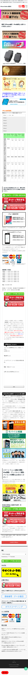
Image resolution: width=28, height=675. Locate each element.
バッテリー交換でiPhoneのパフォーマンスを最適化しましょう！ (13, 633)
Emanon (16, 666)
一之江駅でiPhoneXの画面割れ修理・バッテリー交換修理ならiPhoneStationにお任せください (13, 650)
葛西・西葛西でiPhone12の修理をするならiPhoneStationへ (12, 637)
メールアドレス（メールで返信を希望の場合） (14, 361)
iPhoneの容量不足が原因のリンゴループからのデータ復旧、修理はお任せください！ (13, 646)
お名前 (7, 351)
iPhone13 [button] (5, 125)
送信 (14, 386)
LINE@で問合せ (14, 542)
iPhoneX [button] (4, 117)
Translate (12, 556)
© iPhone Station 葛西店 (14, 664)
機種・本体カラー (9, 367)
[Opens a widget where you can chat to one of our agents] (4, 672)
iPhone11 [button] (5, 120)
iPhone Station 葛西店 (6, 6)
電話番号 (7, 355)
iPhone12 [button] (5, 123)
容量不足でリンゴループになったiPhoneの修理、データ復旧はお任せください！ (13, 642)
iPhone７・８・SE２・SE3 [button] (8, 115)
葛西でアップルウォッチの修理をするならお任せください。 (13, 629)
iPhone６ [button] (5, 128)
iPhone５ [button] (5, 130)
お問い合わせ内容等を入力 (11, 371)
